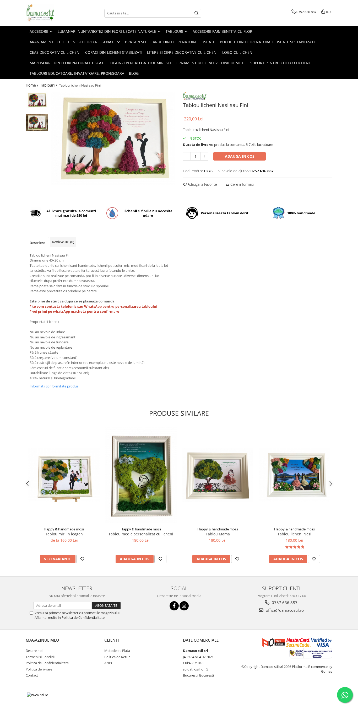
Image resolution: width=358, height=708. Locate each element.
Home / (32, 85)
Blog (134, 73)
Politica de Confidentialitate (83, 617)
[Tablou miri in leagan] (64, 475)
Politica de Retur (117, 656)
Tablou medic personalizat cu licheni (141, 533)
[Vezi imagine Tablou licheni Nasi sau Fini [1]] (37, 122)
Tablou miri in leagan (64, 533)
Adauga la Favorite (202, 184)
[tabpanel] (113, 138)
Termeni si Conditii (40, 656)
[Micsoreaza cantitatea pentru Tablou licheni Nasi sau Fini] (187, 156)
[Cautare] (196, 13)
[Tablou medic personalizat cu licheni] (141, 475)
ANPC (108, 663)
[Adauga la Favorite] (82, 559)
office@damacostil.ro (284, 610)
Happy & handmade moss (64, 529)
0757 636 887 (284, 602)
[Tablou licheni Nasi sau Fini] (113, 138)
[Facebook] (174, 605)
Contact (32, 675)
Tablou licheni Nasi (294, 533)
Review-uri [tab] (63, 241)
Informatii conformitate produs (54, 386)
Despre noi (34, 650)
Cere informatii (241, 184)
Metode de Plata (117, 650)
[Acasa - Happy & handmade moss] (52, 13)
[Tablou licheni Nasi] (294, 475)
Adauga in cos (239, 156)
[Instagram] (184, 605)
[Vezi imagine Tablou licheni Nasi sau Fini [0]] (37, 100)
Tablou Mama (218, 533)
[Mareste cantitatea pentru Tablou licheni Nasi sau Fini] (204, 156)
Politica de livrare (39, 669)
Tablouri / (49, 85)
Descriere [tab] (37, 242)
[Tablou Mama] (217, 475)
